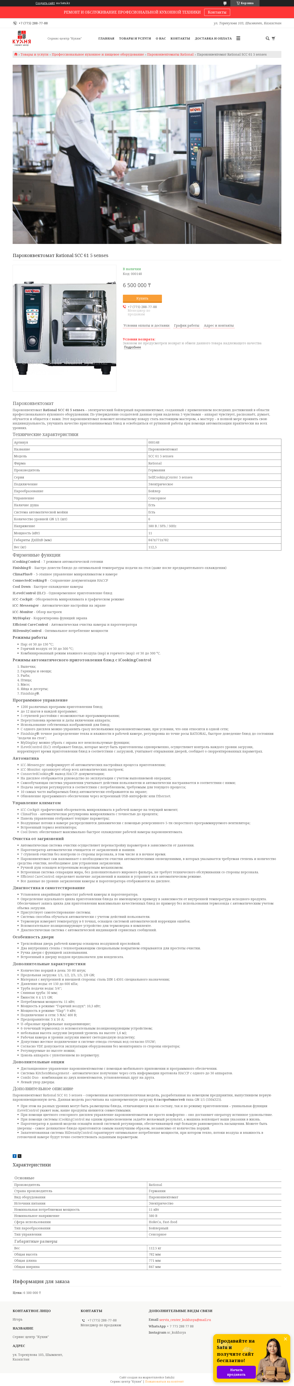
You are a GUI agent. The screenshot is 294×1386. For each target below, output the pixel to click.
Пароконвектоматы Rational (170, 54)
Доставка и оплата (213, 38)
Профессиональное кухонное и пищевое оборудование (98, 54)
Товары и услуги (135, 38)
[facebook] (15, 1156)
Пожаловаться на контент (164, 1381)
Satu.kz (170, 1377)
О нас (161, 38)
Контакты (217, 12)
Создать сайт (45, 3)
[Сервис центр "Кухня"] (29, 38)
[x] (19, 1156)
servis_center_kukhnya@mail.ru (185, 1320)
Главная (106, 38)
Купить (142, 298)
